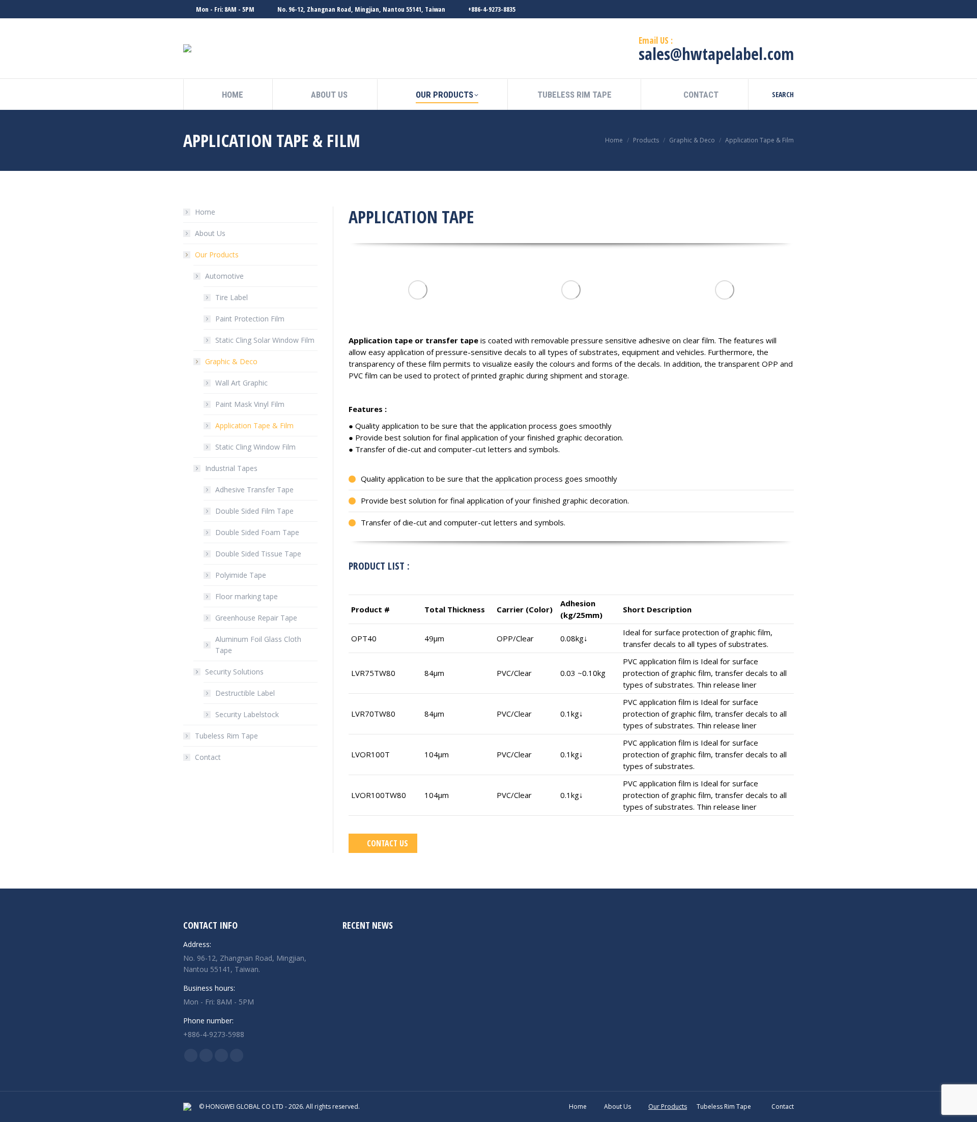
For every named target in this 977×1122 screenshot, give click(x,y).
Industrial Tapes (231, 468)
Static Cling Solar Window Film (264, 340)
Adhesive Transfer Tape (254, 489)
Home (205, 212)
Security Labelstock (247, 714)
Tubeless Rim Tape (226, 736)
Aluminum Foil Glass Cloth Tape (258, 644)
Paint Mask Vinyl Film (249, 404)
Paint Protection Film (249, 318)
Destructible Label (245, 693)
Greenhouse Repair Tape (256, 618)
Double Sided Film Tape (254, 511)
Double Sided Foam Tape (257, 532)
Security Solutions (234, 671)
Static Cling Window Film (255, 447)
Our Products (217, 254)
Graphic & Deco (231, 361)
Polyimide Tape (240, 575)
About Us (210, 233)
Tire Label (231, 297)
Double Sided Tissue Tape (258, 553)
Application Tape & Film (254, 425)
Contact (208, 757)
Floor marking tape (246, 596)
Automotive (224, 276)
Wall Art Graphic (241, 383)
